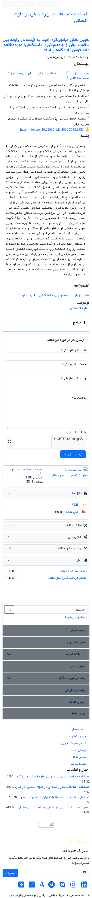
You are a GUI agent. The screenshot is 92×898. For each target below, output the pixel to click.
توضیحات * (79, 397)
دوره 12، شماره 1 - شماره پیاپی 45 (26, 471)
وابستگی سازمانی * (73, 378)
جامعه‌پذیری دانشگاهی (54, 295)
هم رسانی (75, 536)
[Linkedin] (84, 886)
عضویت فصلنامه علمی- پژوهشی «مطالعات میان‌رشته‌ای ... (51, 807)
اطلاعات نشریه (75, 654)
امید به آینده (26, 295)
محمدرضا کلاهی (79, 78)
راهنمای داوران (75, 690)
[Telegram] (51, 886)
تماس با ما (78, 713)
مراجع (77, 322)
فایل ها (77, 493)
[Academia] (42, 886)
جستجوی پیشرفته (75, 617)
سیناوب (12, 895)
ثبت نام (29, 3)
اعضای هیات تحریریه (72, 743)
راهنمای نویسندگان (72, 678)
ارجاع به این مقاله (70, 548)
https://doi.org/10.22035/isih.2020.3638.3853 (52, 129)
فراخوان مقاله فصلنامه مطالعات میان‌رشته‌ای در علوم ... (53, 797)
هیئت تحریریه (75, 642)
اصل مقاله (67, 511)
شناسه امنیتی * (75, 432)
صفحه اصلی (77, 630)
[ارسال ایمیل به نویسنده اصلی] (67, 72)
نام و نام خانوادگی (73, 350)
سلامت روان (81, 295)
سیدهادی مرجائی (48, 73)
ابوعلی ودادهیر (20, 73)
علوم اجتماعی (79, 308)
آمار (79, 560)
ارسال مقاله (77, 701)
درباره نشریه (77, 736)
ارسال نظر (70, 454)
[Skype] (62, 886)
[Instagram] (73, 886)
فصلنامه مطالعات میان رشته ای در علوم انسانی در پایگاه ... (51, 776)
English (10, 3)
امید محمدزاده (79, 73)
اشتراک (10, 873)
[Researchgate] (32, 886)
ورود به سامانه (47, 3)
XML (75, 505)
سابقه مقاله (74, 525)
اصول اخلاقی (77, 666)
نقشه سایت (78, 763)
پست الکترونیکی (73, 364)
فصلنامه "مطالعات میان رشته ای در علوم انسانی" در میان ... (50, 786)
